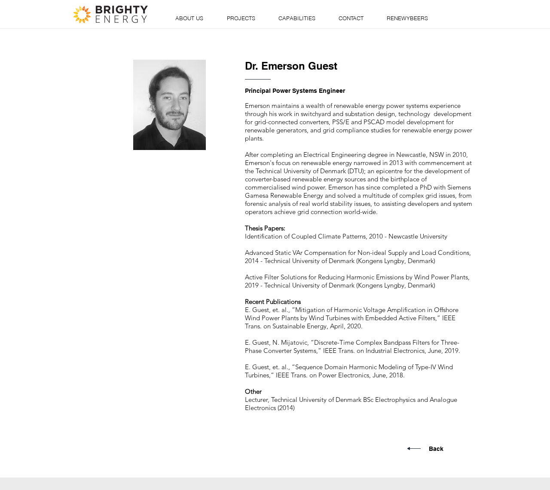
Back (436, 448)
